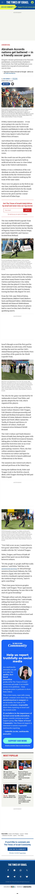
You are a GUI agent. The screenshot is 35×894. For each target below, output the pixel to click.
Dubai (26, 833)
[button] (32, 2)
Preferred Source (10, 73)
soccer (22, 833)
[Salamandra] (27, 886)
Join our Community (7, 7)
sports (15, 835)
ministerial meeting (9, 568)
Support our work (17, 740)
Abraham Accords (7, 835)
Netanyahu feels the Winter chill (9, 796)
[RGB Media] (13, 887)
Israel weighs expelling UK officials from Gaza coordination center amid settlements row (24, 799)
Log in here (23, 853)
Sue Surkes (6, 78)
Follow (15, 78)
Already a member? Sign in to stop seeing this (17, 745)
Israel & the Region (13, 833)
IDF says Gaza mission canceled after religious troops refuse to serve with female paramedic (10, 775)
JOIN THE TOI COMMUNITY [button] (17, 849)
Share (7, 84)
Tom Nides (21, 835)
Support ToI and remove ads (26, 7)
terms (25, 214)
